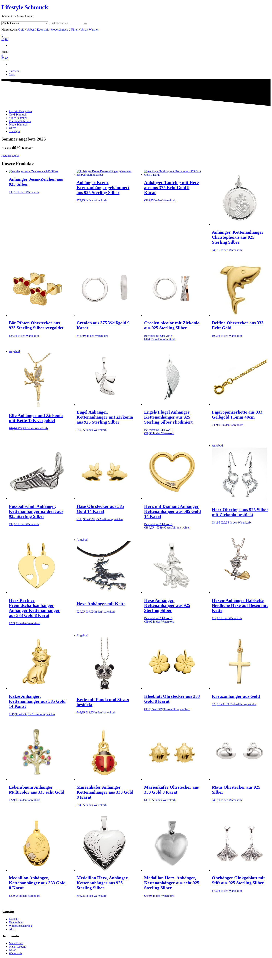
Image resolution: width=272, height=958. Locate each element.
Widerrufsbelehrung (20, 925)
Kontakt (13, 919)
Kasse (12, 950)
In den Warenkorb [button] (28, 192)
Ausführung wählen (111, 519)
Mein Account (17, 946)
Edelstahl (42, 29)
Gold (21, 29)
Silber (30, 29)
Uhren (74, 29)
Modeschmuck (59, 29)
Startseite (14, 71)
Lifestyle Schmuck (24, 7)
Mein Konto (16, 943)
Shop (12, 74)
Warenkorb (15, 953)
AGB (12, 929)
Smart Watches (90, 29)
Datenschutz (16, 922)
